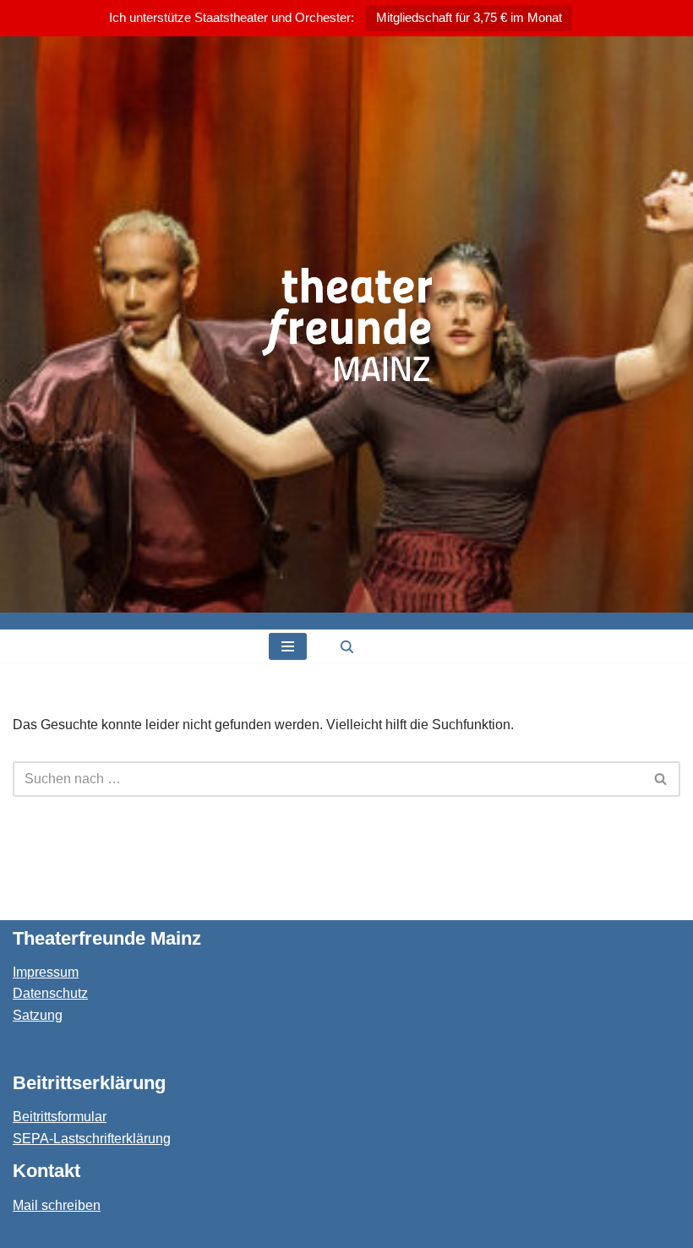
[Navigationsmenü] (288, 646)
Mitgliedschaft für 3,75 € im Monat (469, 17)
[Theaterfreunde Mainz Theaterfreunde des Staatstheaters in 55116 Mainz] (347, 324)
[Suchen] (347, 646)
